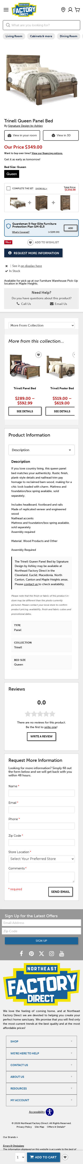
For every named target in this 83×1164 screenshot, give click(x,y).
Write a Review (41, 736)
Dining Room (68, 36)
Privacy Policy (24, 1126)
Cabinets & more (41, 36)
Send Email (60, 892)
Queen (11, 174)
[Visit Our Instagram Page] (52, 954)
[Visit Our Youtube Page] (61, 954)
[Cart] (77, 10)
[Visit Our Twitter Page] (42, 954)
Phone (14, 819)
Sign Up (41, 941)
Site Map (39, 1126)
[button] (6, 10)
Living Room (14, 36)
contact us (31, 584)
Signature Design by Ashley (25, 125)
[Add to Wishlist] (65, 1157)
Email (13, 803)
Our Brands (10, 1137)
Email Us (60, 304)
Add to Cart (46, 1157)
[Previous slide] (13, 373)
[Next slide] (69, 373)
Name (13, 786)
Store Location (19, 852)
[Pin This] (8, 243)
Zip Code (15, 836)
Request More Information (36, 253)
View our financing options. (47, 153)
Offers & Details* (56, 1126)
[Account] (70, 10)
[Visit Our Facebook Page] (21, 954)
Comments (17, 868)
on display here (31, 266)
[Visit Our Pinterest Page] (31, 954)
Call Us (25, 304)
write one (50, 727)
